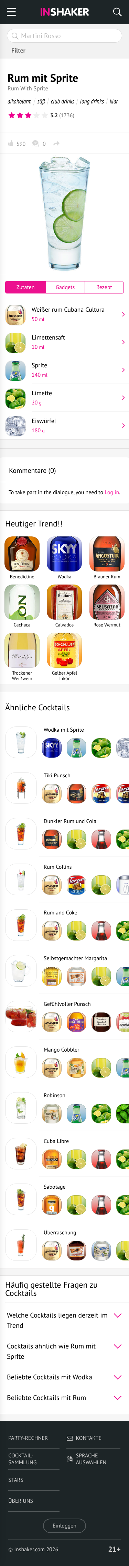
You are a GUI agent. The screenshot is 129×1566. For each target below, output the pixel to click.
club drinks (62, 101)
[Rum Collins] (21, 879)
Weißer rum (68, 314)
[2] (20, 115)
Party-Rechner (28, 1438)
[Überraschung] (21, 1245)
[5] (45, 115)
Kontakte (89, 1438)
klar (114, 101)
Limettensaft (48, 342)
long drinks (92, 101)
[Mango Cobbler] (21, 1062)
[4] (36, 115)
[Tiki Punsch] (21, 788)
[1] (12, 115)
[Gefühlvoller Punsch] (21, 1016)
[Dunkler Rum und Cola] (21, 833)
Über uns (20, 1501)
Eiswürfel (44, 425)
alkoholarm (20, 101)
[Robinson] (21, 1108)
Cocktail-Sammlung (22, 1459)
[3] (28, 115)
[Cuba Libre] (21, 1153)
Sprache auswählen (91, 1459)
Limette (42, 397)
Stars (15, 1480)
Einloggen (64, 1525)
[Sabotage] (21, 1199)
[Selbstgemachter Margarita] (21, 971)
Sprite (39, 369)
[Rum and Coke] (21, 925)
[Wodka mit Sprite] (21, 742)
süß (41, 101)
